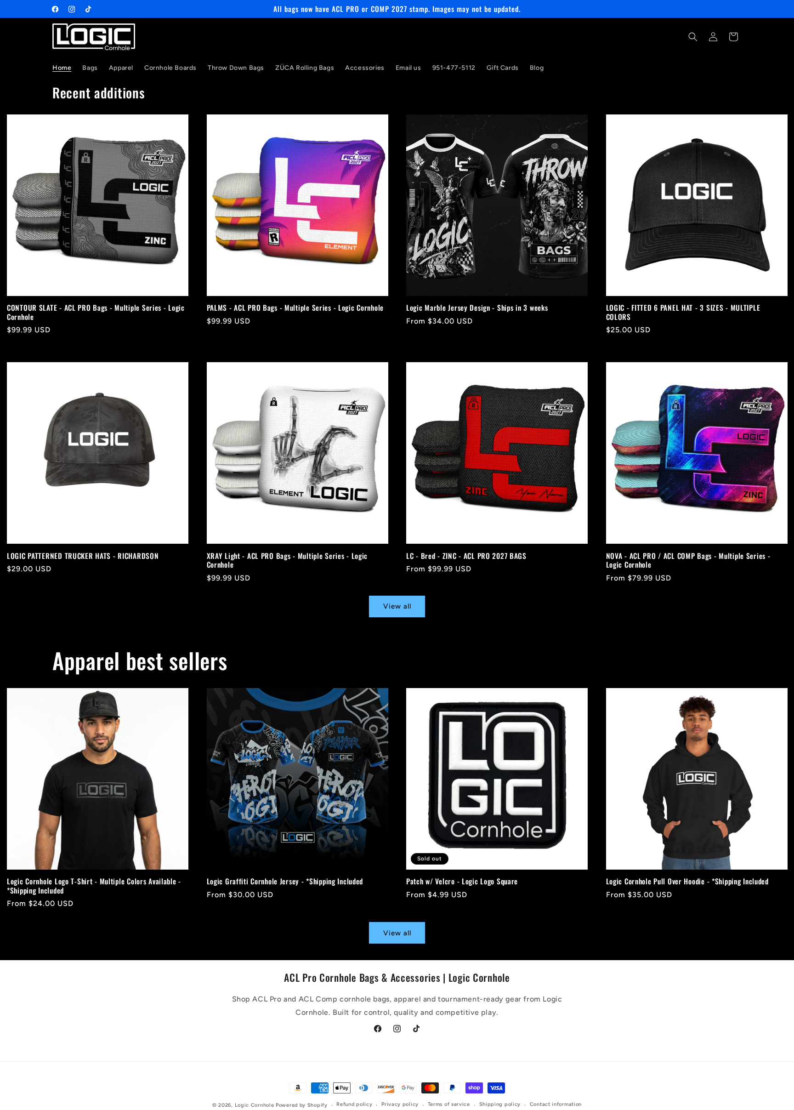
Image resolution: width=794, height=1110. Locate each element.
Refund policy (354, 1105)
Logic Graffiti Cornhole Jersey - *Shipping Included (285, 881)
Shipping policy (500, 1105)
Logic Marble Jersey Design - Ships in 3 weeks (477, 308)
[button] (693, 37)
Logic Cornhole (254, 1105)
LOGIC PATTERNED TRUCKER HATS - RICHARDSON (83, 555)
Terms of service (449, 1105)
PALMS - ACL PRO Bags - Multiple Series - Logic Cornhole (295, 308)
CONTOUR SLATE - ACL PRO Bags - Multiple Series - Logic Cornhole (96, 313)
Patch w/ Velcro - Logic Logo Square (462, 881)
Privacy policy (400, 1105)
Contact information (556, 1105)
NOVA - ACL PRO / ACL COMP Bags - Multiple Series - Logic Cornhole (688, 560)
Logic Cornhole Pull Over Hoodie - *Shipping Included (687, 881)
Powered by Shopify (302, 1105)
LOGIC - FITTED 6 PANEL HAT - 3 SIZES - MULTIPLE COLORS (683, 313)
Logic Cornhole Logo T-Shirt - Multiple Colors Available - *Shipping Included (94, 886)
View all (397, 607)
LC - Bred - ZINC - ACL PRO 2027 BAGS (466, 555)
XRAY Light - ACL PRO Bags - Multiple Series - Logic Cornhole (287, 560)
